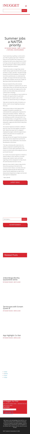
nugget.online (11, 48)
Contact (5, 395)
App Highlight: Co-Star (12, 335)
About (4, 387)
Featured (10, 50)
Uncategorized (19, 50)
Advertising (6, 392)
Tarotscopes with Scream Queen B (13, 307)
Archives (5, 388)
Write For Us (6, 390)
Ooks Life (5, 397)
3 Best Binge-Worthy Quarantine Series (11, 279)
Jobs (4, 393)
